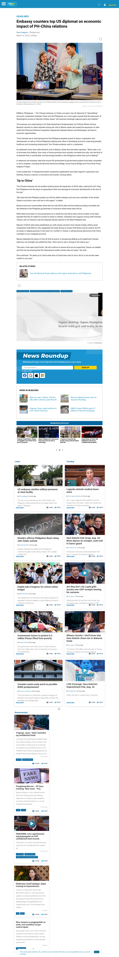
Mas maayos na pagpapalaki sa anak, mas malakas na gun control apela (30, 924)
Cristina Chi (72, 548)
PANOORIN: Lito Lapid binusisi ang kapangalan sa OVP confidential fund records (30, 836)
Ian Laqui (71, 596)
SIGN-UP (85, 367)
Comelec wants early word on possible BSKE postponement (37, 685)
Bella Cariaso (23, 594)
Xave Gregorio (22, 32)
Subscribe (112, 5)
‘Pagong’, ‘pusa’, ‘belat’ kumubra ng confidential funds (31, 734)
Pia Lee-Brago (23, 496)
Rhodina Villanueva (25, 691)
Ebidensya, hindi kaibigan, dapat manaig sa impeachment (31, 885)
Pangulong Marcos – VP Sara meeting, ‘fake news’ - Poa (29, 787)
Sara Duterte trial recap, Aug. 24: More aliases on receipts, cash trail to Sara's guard (84, 541)
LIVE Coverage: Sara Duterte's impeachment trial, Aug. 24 (82, 685)
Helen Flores (23, 642)
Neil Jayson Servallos (75, 496)
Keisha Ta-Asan (24, 545)
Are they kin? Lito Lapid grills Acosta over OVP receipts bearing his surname (83, 589)
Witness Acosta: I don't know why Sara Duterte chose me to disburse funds (84, 638)
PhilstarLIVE (72, 691)
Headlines (23, 16)
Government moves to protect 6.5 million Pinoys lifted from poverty (35, 637)
